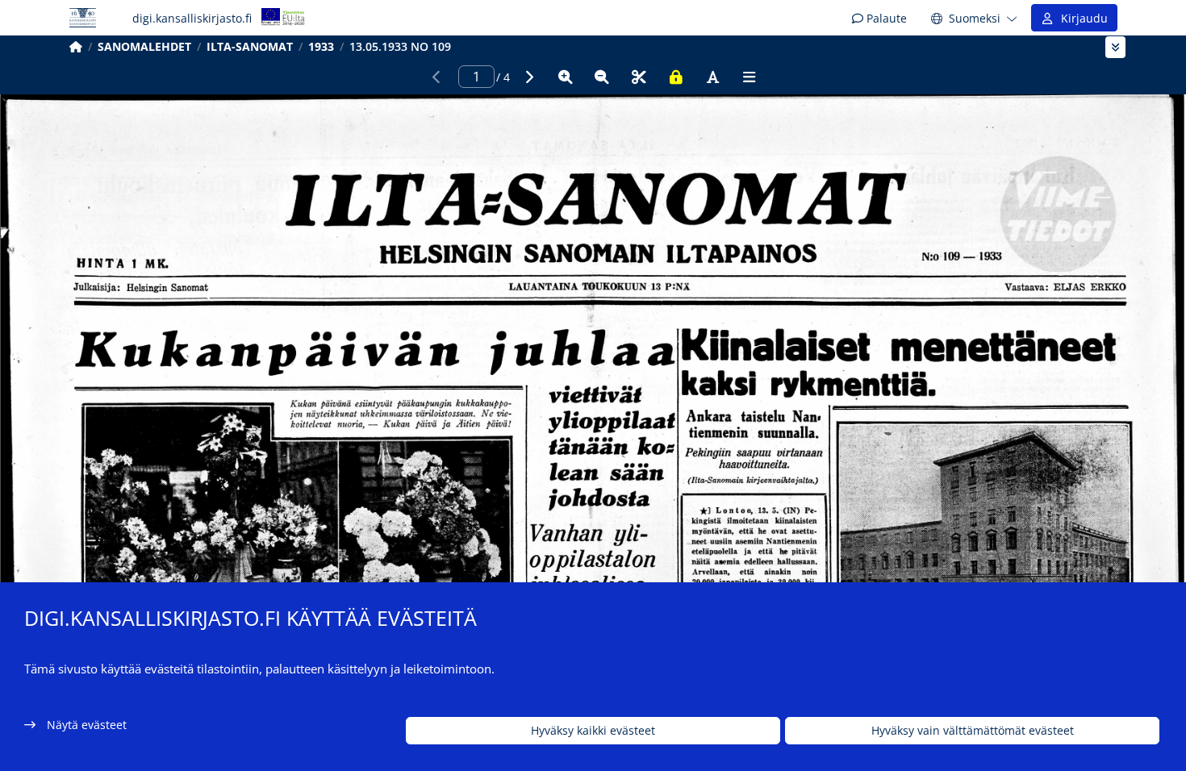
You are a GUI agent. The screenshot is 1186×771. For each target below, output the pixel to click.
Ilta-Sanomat (250, 46)
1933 (321, 46)
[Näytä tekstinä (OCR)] (712, 76)
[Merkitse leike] (639, 76)
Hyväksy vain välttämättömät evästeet (972, 731)
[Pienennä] (602, 76)
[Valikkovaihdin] (1115, 47)
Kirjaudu (1081, 18)
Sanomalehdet (144, 46)
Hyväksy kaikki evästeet (593, 731)
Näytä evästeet (87, 724)
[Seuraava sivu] (528, 76)
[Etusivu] (75, 46)
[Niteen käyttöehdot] (676, 76)
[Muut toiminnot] (749, 76)
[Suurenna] (565, 76)
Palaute (885, 18)
